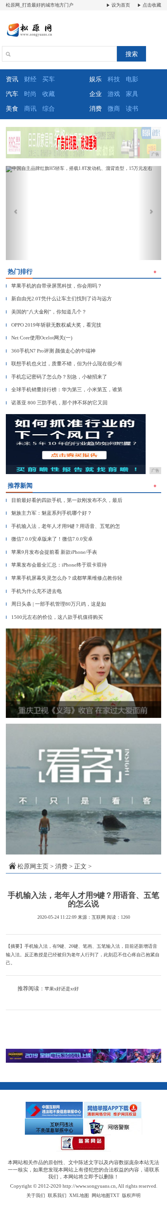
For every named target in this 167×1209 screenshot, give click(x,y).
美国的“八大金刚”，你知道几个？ (46, 312)
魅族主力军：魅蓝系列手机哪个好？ (49, 513)
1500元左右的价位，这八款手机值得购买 (54, 617)
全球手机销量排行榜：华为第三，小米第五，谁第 (64, 389)
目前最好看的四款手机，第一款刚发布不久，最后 (64, 500)
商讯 (30, 108)
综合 (48, 108)
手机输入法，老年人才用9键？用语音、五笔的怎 (63, 526)
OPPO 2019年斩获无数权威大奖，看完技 (53, 325)
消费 (61, 866)
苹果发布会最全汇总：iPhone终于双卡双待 (56, 565)
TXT (114, 1195)
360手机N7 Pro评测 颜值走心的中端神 (51, 351)
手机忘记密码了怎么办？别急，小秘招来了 (56, 377)
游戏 (114, 94)
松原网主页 (33, 866)
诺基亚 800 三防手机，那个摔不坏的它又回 (57, 403)
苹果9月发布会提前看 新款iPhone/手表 (51, 552)
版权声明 (131, 1195)
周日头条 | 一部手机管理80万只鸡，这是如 (56, 604)
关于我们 (35, 1195)
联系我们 (57, 1195)
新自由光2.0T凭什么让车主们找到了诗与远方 (59, 298)
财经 (30, 79)
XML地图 (79, 1195)
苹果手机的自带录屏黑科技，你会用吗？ (54, 286)
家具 (132, 94)
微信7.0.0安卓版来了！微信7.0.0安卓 (49, 539)
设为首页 (120, 5)
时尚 (30, 94)
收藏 (48, 94)
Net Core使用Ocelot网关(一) (39, 338)
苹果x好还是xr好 (62, 989)
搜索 (131, 54)
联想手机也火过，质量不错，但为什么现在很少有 (64, 363)
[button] (17, 213)
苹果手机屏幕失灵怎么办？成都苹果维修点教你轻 (64, 578)
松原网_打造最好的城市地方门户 (39, 5)
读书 (132, 108)
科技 (114, 79)
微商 (114, 108)
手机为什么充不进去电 (34, 591)
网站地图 (101, 1195)
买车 (48, 79)
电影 (132, 79)
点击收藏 (151, 5)
